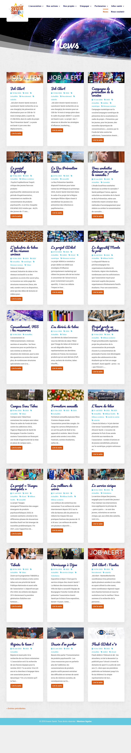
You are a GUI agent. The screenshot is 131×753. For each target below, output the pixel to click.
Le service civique (104, 485)
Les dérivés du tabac (65, 327)
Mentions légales (84, 721)
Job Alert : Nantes (105, 565)
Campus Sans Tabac (24, 406)
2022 (108, 410)
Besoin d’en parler (63, 644)
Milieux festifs (108, 258)
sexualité (65, 179)
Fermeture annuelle (64, 406)
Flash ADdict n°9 (104, 644)
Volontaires (107, 493)
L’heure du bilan (103, 406)
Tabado (15, 565)
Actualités (16, 262)
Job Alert (17, 88)
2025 (108, 100)
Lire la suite (16, 133)
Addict (64, 255)
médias (105, 103)
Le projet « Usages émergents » (23, 487)
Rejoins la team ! (22, 644)
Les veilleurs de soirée (61, 487)
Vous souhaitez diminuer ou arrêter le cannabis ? (105, 171)
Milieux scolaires (27, 179)
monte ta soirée (113, 417)
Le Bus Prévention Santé (64, 169)
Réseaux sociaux (109, 106)
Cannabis (106, 182)
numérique (27, 262)
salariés (97, 420)
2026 (26, 93)
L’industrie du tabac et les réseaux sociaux (24, 250)
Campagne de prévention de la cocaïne (102, 92)
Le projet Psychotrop (18, 169)
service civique (67, 572)
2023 (67, 410)
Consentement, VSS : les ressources (24, 328)
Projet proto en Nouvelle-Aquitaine (105, 328)
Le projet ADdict (63, 247)
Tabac (29, 265)
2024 (27, 258)
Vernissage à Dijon (64, 565)
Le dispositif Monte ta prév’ (106, 249)
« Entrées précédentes (16, 708)
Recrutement (26, 96)
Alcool (73, 255)
